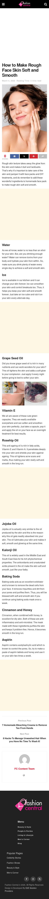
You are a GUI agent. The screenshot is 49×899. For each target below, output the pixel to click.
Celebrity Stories (14, 857)
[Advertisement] (24, 36)
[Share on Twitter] (24, 156)
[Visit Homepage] (24, 4)
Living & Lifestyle (25, 835)
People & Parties (25, 831)
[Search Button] (45, 4)
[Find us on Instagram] (33, 879)
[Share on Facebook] (14, 156)
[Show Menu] (3, 4)
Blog (20, 843)
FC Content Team (24, 768)
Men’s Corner (24, 839)
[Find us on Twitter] (39, 879)
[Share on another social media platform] (43, 156)
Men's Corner (13, 872)
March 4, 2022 (8, 80)
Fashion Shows (13, 862)
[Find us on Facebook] (26, 879)
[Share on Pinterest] (33, 156)
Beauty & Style (24, 827)
